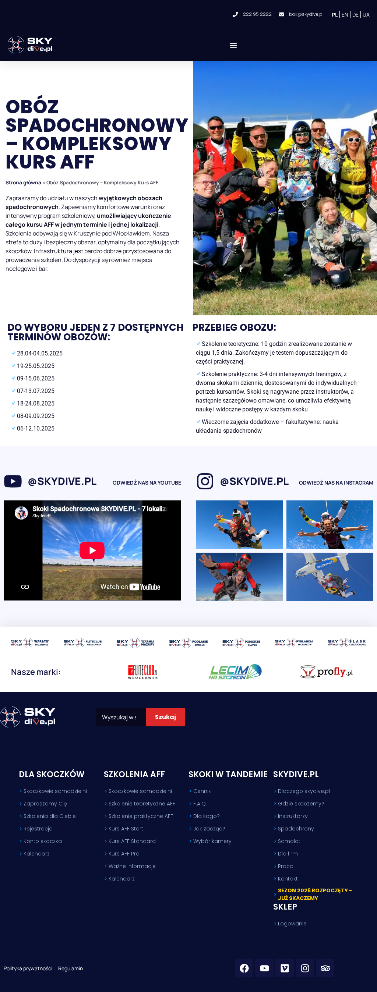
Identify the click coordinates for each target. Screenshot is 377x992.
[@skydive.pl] (13, 481)
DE (355, 14)
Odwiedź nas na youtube (147, 482)
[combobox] (121, 717)
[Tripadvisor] (325, 968)
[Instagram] (305, 968)
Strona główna (23, 182)
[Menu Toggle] (233, 45)
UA (366, 14)
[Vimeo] (284, 968)
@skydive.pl (62, 481)
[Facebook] (244, 968)
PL (335, 14)
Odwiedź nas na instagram (336, 482)
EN (345, 14)
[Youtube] (264, 968)
